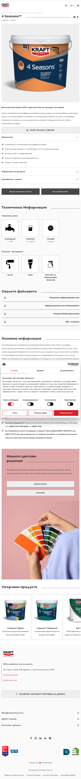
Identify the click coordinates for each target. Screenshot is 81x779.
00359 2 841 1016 (10, 680)
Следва (12, 20)
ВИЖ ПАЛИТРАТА (40, 484)
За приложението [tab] (67, 370)
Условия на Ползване (33, 775)
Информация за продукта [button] (13, 171)
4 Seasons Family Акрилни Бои (66, 313)
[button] (75, 16)
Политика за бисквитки (50, 775)
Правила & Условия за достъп (14, 775)
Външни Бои (29, 13)
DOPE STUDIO (47, 763)
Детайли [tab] (40, 370)
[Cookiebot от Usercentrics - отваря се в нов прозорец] (69, 364)
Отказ (15, 413)
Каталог (4, 13)
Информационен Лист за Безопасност (62, 305)
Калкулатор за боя (60, 192)
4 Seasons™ (39, 13)
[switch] (31, 404)
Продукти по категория (16, 13)
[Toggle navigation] (78, 5)
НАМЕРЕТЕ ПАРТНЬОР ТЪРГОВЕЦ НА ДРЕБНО (42, 694)
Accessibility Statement (68, 775)
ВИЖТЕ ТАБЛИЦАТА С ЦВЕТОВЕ (42, 130)
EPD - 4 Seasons (72, 322)
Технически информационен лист (64, 297)
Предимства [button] (7, 137)
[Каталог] (4, 6)
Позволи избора (40, 413)
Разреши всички (66, 413)
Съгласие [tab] (14, 370)
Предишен (6, 20)
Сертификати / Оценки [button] (12, 179)
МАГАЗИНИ (40, 493)
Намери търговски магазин (20, 192)
